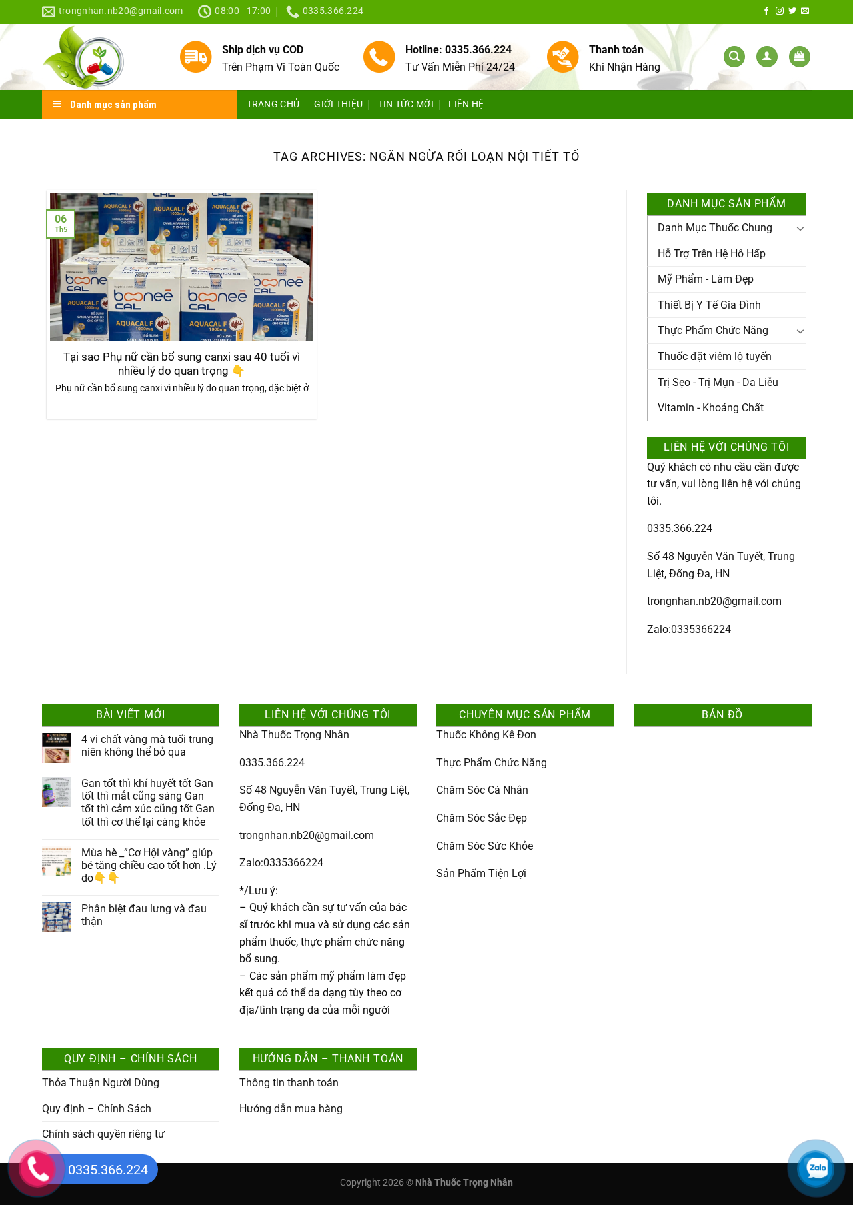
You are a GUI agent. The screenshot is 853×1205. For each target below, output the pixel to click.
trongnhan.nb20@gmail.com (714, 601)
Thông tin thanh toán (289, 1082)
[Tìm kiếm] (734, 57)
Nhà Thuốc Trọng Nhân (294, 734)
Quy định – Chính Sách (96, 1108)
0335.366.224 (679, 528)
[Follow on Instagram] (780, 11)
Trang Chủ (273, 104)
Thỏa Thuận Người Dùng (100, 1082)
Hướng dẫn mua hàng (291, 1108)
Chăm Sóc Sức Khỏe (484, 846)
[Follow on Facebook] (766, 11)
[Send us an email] (805, 11)
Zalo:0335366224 (689, 629)
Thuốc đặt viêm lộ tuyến (715, 356)
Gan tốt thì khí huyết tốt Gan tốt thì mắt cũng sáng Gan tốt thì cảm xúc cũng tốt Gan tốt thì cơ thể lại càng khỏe (148, 802)
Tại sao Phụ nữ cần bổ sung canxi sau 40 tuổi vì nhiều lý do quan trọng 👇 (181, 364)
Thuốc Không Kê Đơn (486, 734)
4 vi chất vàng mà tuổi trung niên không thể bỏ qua (147, 745)
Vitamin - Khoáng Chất (711, 407)
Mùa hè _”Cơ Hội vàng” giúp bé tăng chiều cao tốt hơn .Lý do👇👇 (149, 865)
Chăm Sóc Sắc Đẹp (481, 818)
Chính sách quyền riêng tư (103, 1134)
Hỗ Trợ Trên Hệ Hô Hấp (712, 253)
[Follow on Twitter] (792, 11)
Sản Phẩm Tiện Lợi (481, 873)
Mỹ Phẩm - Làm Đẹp (706, 279)
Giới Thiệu (338, 104)
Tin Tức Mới (406, 104)
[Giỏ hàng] (799, 57)
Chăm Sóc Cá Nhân (482, 790)
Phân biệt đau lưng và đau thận (144, 915)
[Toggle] (800, 228)
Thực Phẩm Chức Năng (713, 330)
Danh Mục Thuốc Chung (715, 227)
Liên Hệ (466, 104)
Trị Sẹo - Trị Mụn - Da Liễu (718, 382)
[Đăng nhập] (767, 57)
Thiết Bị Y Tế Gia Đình (709, 305)
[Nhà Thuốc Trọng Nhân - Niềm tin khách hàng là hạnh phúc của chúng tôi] (100, 57)
